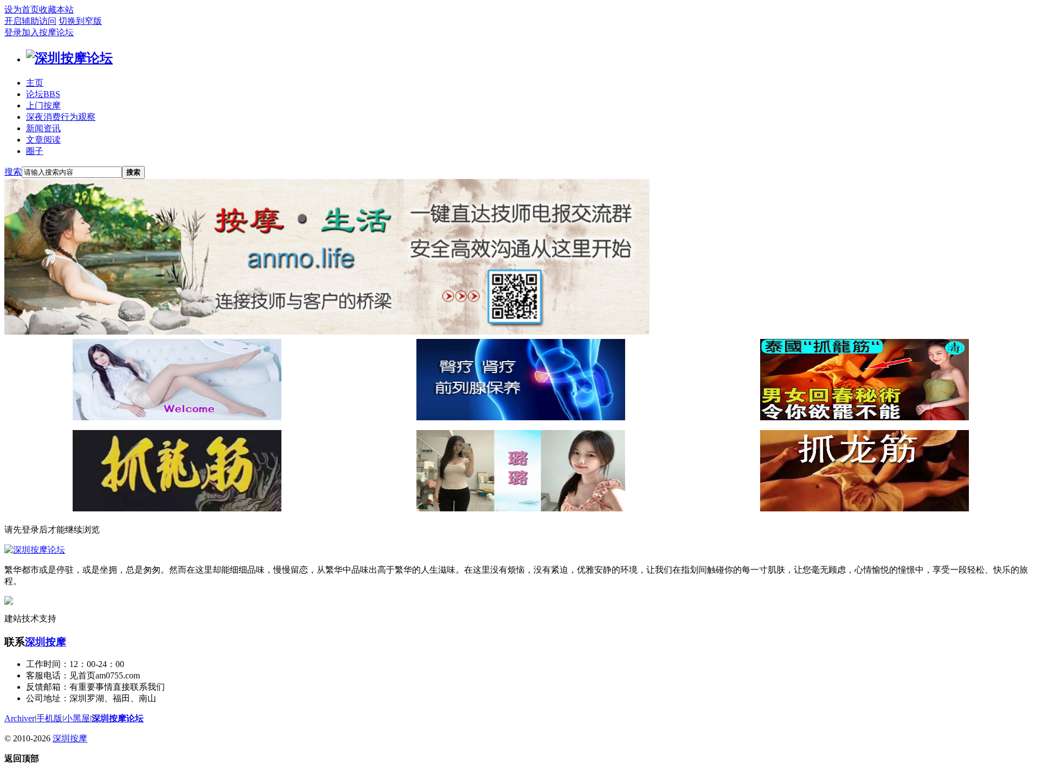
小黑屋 (77, 718)
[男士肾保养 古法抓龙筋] (864, 508)
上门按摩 (43, 105)
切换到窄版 (80, 20)
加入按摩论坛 (48, 32)
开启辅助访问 (30, 20)
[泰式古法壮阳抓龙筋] (177, 508)
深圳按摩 (45, 642)
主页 (34, 82)
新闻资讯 (43, 128)
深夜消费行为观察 (60, 116)
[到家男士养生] (520, 417)
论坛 (43, 94)
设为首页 (21, 9)
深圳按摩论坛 (118, 718)
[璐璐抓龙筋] (520, 508)
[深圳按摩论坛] (69, 58)
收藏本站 (56, 9)
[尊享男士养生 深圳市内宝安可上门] (177, 417)
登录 (13, 32)
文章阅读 (43, 139)
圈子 (34, 151)
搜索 (13, 171)
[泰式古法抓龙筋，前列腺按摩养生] (864, 417)
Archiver (19, 718)
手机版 (49, 718)
